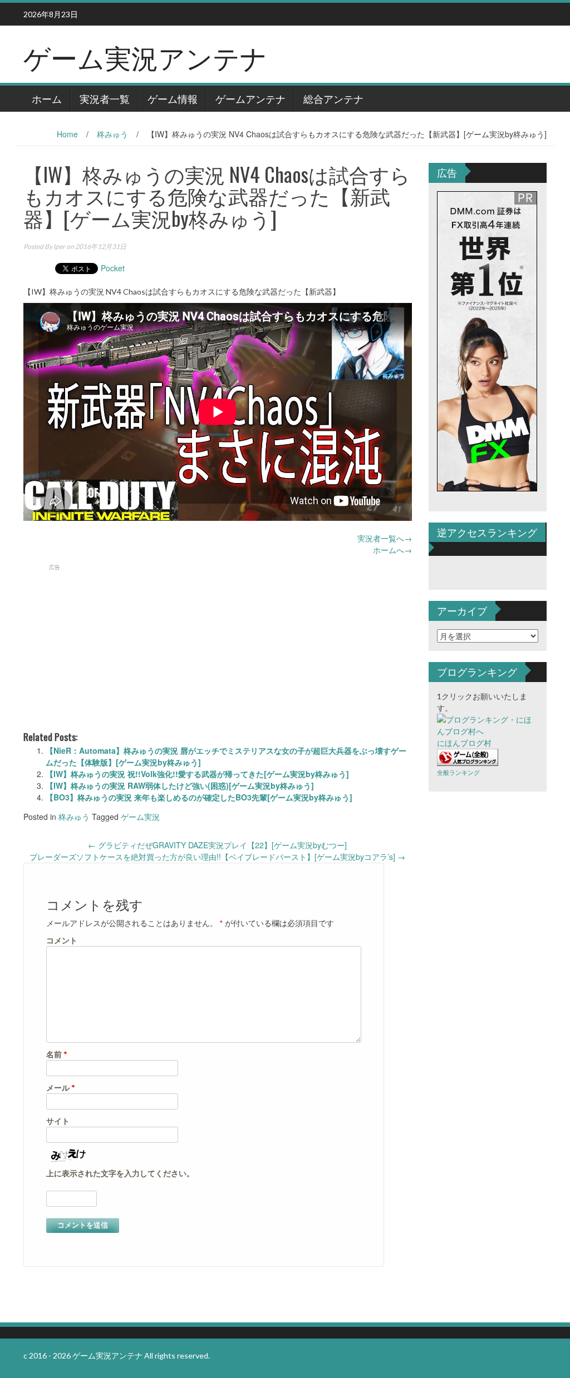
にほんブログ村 (464, 743)
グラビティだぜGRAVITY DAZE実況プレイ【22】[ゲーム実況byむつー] (217, 844)
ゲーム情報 (173, 98)
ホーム (47, 98)
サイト (58, 1121)
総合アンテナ (333, 98)
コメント (61, 940)
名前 (56, 1054)
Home (67, 134)
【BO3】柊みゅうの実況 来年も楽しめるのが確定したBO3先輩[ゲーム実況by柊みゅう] (199, 797)
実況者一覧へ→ (384, 538)
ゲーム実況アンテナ (145, 56)
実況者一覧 (105, 98)
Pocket (113, 267)
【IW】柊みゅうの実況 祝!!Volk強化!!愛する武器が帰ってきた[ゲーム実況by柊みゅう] (197, 773)
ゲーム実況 (140, 816)
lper (59, 246)
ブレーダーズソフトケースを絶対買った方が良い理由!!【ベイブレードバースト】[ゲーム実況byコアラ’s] (217, 856)
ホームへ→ (392, 549)
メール (60, 1087)
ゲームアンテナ (250, 98)
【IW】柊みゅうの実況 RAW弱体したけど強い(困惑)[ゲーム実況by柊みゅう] (180, 785)
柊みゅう (112, 134)
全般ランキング (458, 772)
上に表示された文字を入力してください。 (120, 1173)
